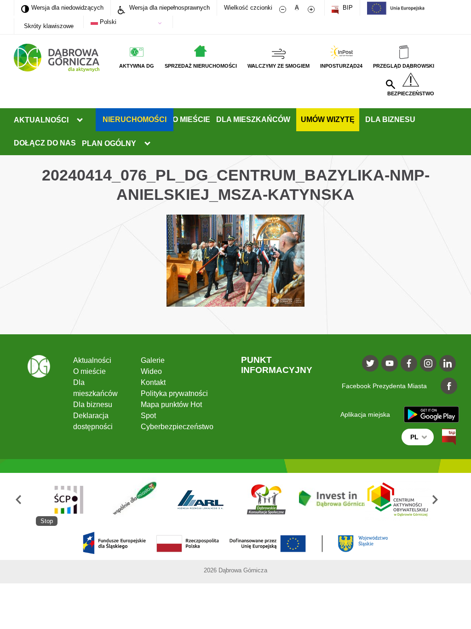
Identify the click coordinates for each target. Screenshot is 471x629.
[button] (25, 499)
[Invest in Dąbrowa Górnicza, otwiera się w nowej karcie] (332, 499)
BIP (347, 7)
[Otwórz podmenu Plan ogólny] (147, 143)
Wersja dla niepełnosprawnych (168, 7)
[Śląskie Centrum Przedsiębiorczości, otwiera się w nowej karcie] (69, 499)
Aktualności (41, 120)
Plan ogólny (109, 143)
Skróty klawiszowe (49, 26)
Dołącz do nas (45, 143)
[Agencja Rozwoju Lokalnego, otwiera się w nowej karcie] (200, 499)
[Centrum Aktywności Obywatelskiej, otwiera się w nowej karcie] (398, 499)
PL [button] (414, 437)
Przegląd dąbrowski (403, 66)
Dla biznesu (390, 119)
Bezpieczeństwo (410, 93)
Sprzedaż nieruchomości (201, 66)
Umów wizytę (328, 119)
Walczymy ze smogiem (278, 66)
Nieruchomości (135, 119)
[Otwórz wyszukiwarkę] (390, 84)
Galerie (153, 360)
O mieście (191, 119)
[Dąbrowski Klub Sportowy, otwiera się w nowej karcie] (266, 499)
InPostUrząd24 (341, 66)
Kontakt (153, 382)
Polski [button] (107, 21)
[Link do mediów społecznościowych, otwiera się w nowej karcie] (370, 363)
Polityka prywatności (174, 393)
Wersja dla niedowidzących (62, 7)
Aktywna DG (136, 66)
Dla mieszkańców (253, 119)
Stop (46, 521)
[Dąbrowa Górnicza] (56, 58)
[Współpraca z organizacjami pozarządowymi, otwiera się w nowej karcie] (134, 499)
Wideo (151, 371)
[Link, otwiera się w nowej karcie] (449, 437)
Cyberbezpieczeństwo (177, 427)
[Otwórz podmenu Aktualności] (79, 120)
